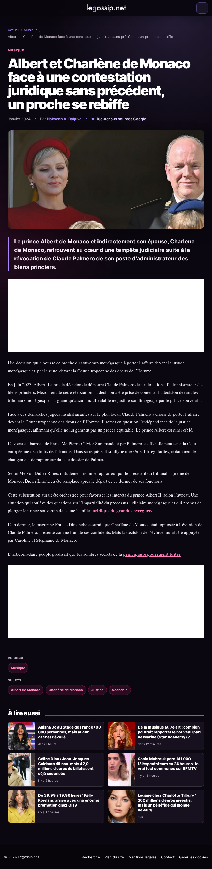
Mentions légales (142, 857)
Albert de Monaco (25, 690)
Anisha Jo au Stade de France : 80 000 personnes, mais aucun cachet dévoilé (69, 732)
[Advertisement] (106, 315)
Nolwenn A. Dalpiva (64, 119)
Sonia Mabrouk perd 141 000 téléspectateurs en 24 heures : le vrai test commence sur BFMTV (168, 764)
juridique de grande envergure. (121, 510)
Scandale (120, 690)
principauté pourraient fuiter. (152, 554)
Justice (97, 690)
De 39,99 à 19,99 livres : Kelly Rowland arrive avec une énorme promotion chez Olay (68, 800)
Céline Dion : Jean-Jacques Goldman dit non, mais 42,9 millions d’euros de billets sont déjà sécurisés (66, 766)
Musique (31, 30)
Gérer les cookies (193, 857)
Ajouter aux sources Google (121, 119)
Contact (168, 857)
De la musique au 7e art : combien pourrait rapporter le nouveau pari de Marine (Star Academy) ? (169, 732)
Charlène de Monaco (66, 690)
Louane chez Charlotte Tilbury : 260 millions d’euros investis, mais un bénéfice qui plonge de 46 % (167, 803)
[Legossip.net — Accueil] (106, 8)
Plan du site (114, 857)
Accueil (13, 30)
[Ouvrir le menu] (202, 8)
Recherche (91, 857)
